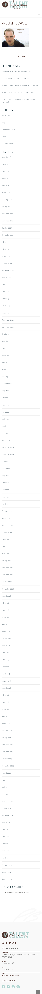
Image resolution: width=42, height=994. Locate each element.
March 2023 (6, 306)
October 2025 (7, 228)
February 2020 (7, 511)
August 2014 (6, 822)
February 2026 (7, 200)
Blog (3, 122)
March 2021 (6, 426)
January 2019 (6, 561)
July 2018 (5, 603)
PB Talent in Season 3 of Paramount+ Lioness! (18, 92)
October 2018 (7, 582)
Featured (21, 57)
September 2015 (8, 766)
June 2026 (5, 171)
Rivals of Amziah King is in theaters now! (16, 71)
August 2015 (6, 773)
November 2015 (7, 752)
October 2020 (7, 461)
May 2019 (5, 553)
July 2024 (5, 249)
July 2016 (5, 695)
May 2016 (5, 709)
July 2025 (5, 242)
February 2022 (7, 377)
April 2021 (5, 419)
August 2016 (6, 688)
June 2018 (5, 610)
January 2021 (6, 440)
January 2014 (6, 872)
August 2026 (6, 157)
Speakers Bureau (8, 144)
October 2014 (7, 808)
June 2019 (5, 546)
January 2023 (6, 313)
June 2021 (5, 405)
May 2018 (5, 617)
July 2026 (5, 164)
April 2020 (5, 497)
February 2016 (7, 730)
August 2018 (6, 596)
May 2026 (5, 178)
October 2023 (7, 263)
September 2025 (8, 235)
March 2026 (6, 192)
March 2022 (6, 369)
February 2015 (7, 794)
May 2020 (5, 490)
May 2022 (5, 355)
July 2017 (5, 653)
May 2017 (5, 667)
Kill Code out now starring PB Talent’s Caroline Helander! (18, 101)
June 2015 (5, 780)
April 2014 (5, 851)
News (4, 137)
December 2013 (7, 879)
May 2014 (5, 844)
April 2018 (5, 624)
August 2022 (6, 341)
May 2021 (5, 412)
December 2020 (8, 447)
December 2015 (7, 745)
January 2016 (6, 738)
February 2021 (7, 433)
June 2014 (5, 837)
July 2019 (5, 539)
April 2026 (5, 185)
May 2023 (5, 299)
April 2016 (5, 716)
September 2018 (8, 589)
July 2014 (5, 830)
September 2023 (8, 270)
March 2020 (6, 504)
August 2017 (6, 645)
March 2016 (6, 723)
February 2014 (7, 865)
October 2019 (7, 532)
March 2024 (6, 256)
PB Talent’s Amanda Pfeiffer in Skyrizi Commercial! (20, 85)
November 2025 (7, 221)
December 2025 (7, 214)
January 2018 (6, 638)
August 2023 (6, 277)
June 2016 (5, 702)
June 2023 (5, 292)
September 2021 (8, 384)
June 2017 (5, 660)
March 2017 (6, 674)
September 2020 (8, 469)
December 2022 (8, 320)
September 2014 (8, 815)
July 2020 (5, 483)
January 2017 (6, 681)
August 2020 (6, 476)
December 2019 (7, 525)
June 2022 (5, 348)
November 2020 (8, 454)
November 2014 (7, 801)
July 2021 (5, 398)
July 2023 (5, 284)
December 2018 (7, 568)
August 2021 (6, 391)
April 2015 (5, 787)
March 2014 (6, 858)
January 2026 (7, 207)
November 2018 (7, 575)
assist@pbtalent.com (10, 975)
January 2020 (7, 518)
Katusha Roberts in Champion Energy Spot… (17, 78)
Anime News (6, 115)
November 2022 (8, 327)
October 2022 (7, 334)
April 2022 (5, 362)
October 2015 (7, 759)
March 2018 (6, 631)
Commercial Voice (8, 130)
